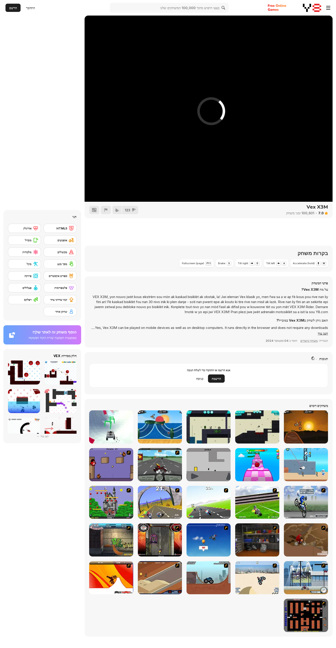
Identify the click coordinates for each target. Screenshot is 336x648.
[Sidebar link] (328, 7)
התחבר (30, 8)
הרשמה (216, 379)
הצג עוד (44, 436)
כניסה (199, 379)
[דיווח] (106, 210)
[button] (323, 333)
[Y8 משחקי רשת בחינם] (312, 8)
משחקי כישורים (309, 340)
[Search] (224, 8)
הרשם (13, 8)
